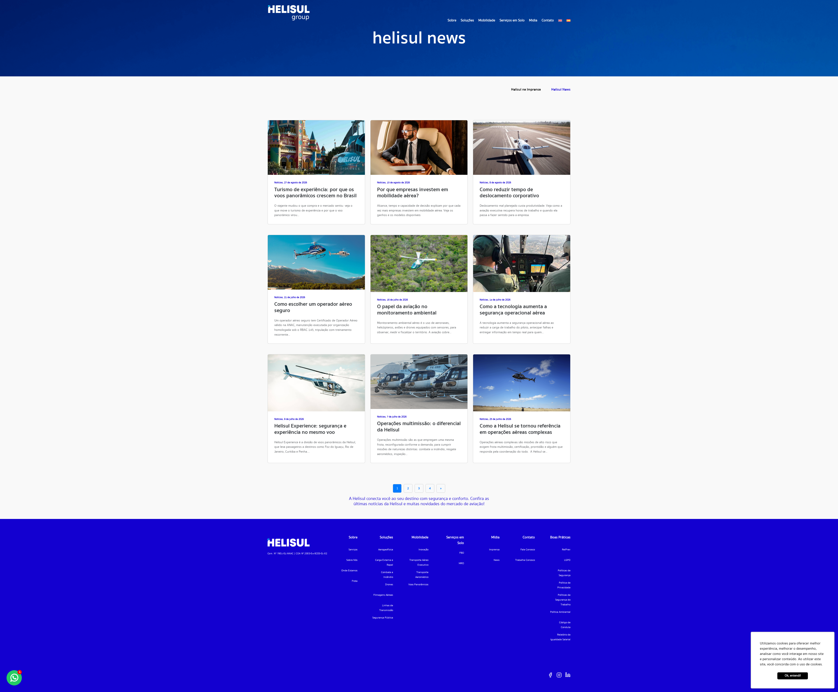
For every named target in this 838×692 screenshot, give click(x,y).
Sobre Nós (351, 560)
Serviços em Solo (512, 20)
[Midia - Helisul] (289, 12)
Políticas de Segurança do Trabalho (562, 599)
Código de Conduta (564, 625)
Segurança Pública (382, 618)
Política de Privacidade (563, 585)
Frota (354, 581)
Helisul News (560, 89)
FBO (461, 553)
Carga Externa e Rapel (384, 562)
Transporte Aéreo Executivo (418, 562)
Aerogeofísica (385, 549)
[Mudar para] (560, 20)
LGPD (567, 560)
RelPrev (566, 549)
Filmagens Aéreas (383, 595)
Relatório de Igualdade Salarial (560, 637)
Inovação (423, 549)
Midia (533, 20)
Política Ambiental (560, 612)
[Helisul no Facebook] (550, 675)
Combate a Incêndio (387, 574)
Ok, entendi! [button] (793, 675)
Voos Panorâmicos (418, 584)
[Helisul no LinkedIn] (567, 675)
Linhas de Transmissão (386, 608)
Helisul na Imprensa (526, 89)
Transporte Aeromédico (421, 574)
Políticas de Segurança (564, 573)
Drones (389, 584)
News (497, 560)
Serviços (353, 549)
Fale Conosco (527, 549)
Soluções (467, 20)
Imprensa (494, 549)
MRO (461, 563)
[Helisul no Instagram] (559, 675)
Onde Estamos (349, 570)
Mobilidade (486, 20)
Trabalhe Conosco (525, 560)
